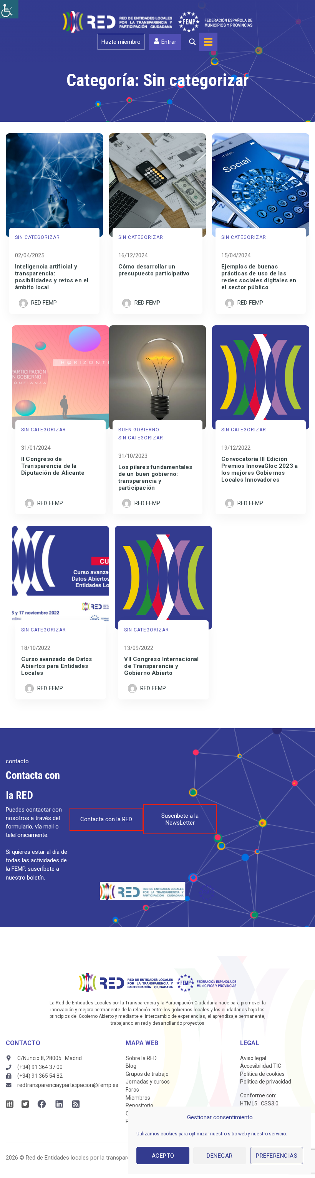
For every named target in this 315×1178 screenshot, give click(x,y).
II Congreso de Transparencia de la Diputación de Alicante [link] (53, 466)
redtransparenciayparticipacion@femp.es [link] (67, 1085)
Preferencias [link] (276, 1155)
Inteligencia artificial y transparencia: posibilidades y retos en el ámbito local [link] (51, 277)
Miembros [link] (138, 1098)
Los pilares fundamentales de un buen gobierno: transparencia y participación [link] (155, 477)
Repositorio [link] (139, 1105)
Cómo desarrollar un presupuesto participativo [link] (154, 270)
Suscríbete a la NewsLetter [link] (180, 819)
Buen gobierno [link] (138, 429)
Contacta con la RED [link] (106, 819)
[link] (9, 9)
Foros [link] (132, 1090)
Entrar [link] (168, 41)
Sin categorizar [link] (37, 237)
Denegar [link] (220, 1155)
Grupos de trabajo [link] (147, 1074)
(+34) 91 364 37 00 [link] (40, 1067)
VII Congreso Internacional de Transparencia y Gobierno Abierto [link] (161, 666)
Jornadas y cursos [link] (148, 1082)
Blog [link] (131, 1066)
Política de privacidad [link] (265, 1082)
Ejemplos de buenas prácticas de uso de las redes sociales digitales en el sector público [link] (258, 277)
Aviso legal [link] (253, 1058)
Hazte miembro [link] (121, 41)
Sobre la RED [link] (141, 1058)
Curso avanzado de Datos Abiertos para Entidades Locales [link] (56, 666)
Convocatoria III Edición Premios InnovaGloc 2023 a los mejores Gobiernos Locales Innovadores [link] (259, 469)
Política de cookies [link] (262, 1074)
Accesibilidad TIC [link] (260, 1066)
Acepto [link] (163, 1155)
